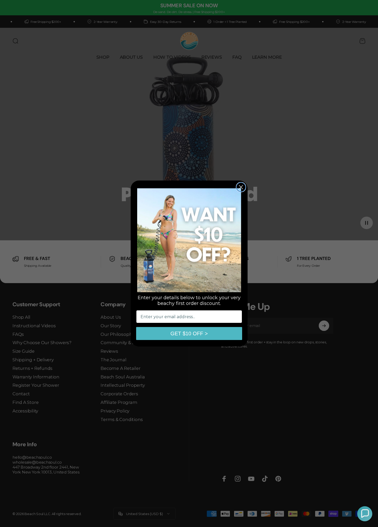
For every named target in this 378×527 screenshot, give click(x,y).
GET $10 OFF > (189, 333)
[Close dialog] (241, 187)
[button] (364, 513)
